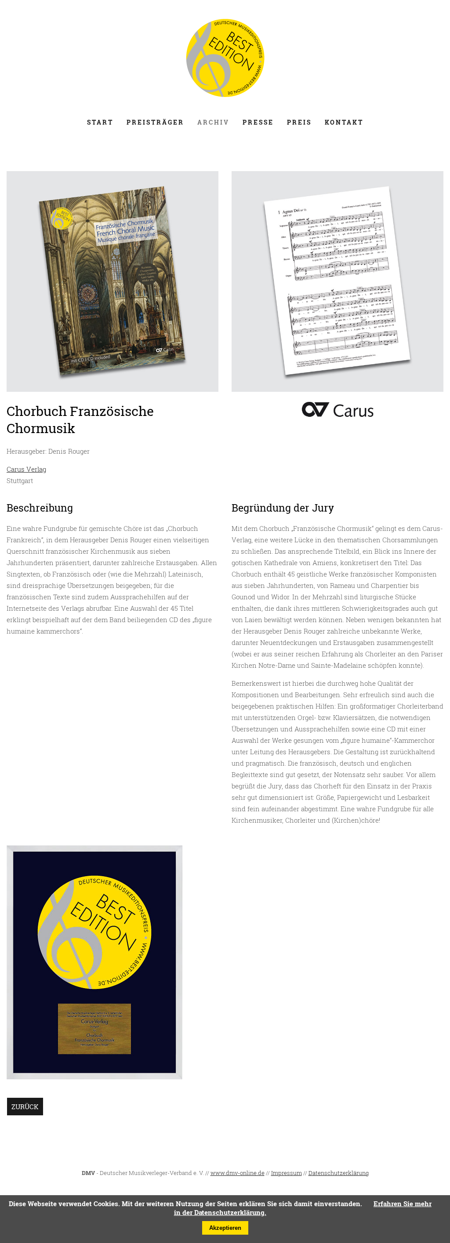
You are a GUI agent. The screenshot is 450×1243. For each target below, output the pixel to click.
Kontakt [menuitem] (344, 122)
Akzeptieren (225, 1228)
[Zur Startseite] (225, 97)
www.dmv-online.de (237, 1173)
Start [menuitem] (100, 122)
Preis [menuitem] (299, 122)
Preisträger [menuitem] (155, 122)
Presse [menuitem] (258, 122)
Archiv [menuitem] (213, 122)
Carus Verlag (26, 469)
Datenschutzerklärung (338, 1173)
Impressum (286, 1173)
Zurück (25, 1106)
